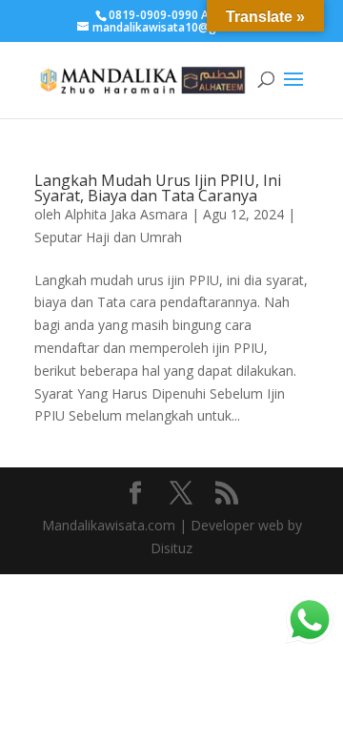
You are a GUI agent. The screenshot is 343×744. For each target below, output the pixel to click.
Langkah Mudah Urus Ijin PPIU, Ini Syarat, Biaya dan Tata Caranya (157, 188)
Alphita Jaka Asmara (126, 214)
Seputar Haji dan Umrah (108, 237)
